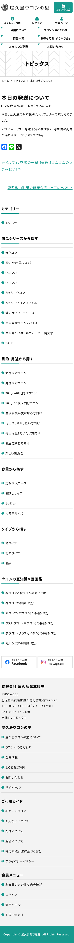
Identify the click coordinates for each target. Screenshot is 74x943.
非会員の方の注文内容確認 (23, 884)
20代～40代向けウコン (21, 393)
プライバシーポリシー (19, 861)
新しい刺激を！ (15, 453)
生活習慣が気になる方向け (23, 413)
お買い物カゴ (63, 9)
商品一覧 (18, 38)
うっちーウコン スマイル (21, 303)
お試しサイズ (14, 493)
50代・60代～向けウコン (21, 403)
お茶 (8, 563)
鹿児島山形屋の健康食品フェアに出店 (40, 187)
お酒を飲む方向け (17, 443)
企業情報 (11, 757)
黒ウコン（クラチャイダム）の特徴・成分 (31, 633)
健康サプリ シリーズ (20, 313)
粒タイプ (11, 543)
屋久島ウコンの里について (23, 737)
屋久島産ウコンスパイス (21, 323)
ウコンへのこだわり (55, 30)
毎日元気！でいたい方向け (23, 433)
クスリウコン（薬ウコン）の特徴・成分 (29, 623)
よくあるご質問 (12, 22)
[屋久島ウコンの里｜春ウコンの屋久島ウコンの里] (25, 7)
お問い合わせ (55, 47)
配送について (14, 831)
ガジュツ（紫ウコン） (18, 262)
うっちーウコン (15, 292)
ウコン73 (11, 273)
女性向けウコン (15, 373)
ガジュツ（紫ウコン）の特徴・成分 (27, 613)
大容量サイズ (14, 513)
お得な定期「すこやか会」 (55, 38)
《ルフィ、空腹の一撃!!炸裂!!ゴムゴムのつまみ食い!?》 (37, 166)
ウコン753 (12, 283)
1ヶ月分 (10, 503)
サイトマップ (13, 787)
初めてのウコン (15, 811)
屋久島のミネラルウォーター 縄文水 (29, 333)
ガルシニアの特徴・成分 (21, 643)
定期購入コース (16, 483)
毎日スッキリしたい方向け (22, 423)
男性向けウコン (15, 383)
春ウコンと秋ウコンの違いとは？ (26, 593)
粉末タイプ (12, 553)
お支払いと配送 (18, 47)
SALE (9, 343)
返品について (14, 841)
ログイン (37, 22)
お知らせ (11, 223)
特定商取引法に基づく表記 (23, 851)
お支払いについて (17, 821)
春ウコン (11, 252)
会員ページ (61, 22)
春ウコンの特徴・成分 (19, 603)
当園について (19, 30)
